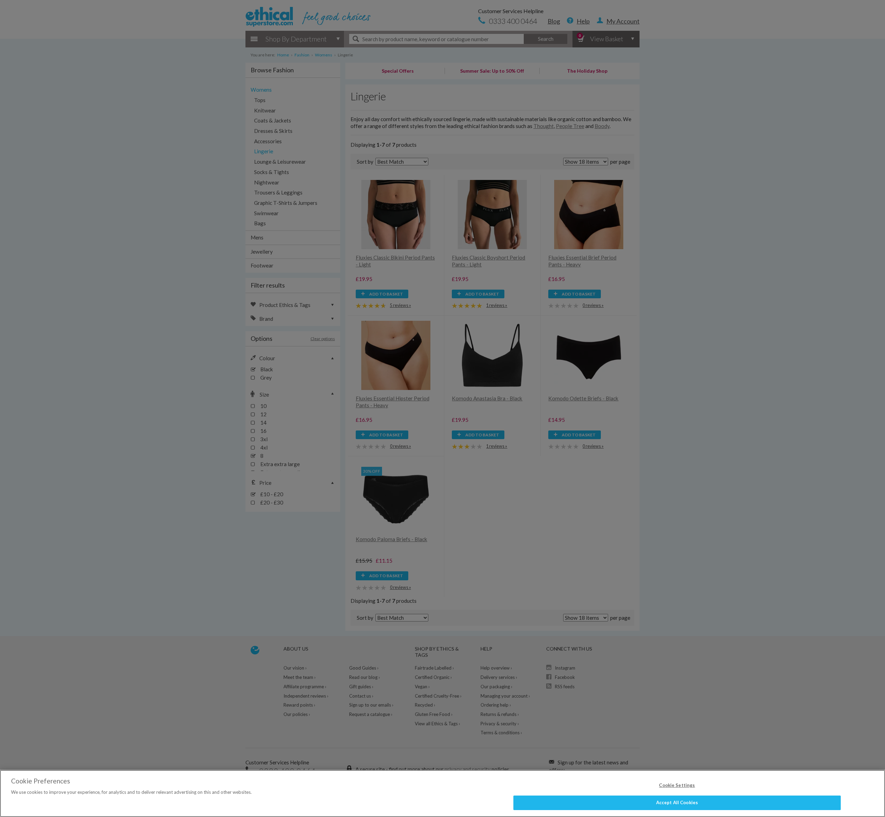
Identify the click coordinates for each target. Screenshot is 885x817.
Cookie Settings (677, 785)
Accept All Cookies (677, 802)
